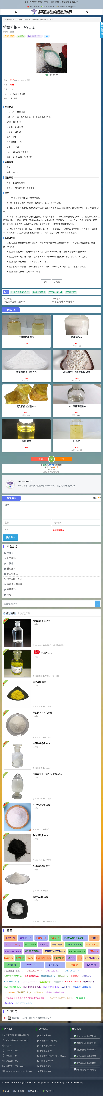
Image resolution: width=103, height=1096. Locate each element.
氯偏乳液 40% (45, 1066)
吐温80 (76, 441)
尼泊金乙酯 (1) (82, 998)
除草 (30, 958)
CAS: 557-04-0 (43, 958)
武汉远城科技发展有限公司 (17, 1035)
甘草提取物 (55, 965)
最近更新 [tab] (11, 613)
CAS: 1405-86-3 (77, 951)
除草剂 (8, 958)
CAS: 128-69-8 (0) (72, 971)
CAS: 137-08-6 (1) (11, 982)
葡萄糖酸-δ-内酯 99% (26, 371)
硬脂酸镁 (59, 958)
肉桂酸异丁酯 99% (41, 620)
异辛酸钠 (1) (9, 992)
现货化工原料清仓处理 (75, 938)
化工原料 (11, 558)
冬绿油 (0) (86, 976)
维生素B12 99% (46, 1061)
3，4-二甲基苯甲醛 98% (76, 406)
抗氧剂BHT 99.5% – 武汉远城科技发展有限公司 (31, 1018)
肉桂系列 (11, 553)
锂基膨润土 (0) (45, 982)
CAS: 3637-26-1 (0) (51, 987)
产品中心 (23, 20)
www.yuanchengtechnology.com (19, 1071)
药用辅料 (25, 938)
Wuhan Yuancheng (74, 1082)
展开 (101, 32)
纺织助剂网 (91, 1069)
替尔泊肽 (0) (63, 976)
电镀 (94, 938)
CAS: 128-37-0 (39, 292)
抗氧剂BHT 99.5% (19, 27)
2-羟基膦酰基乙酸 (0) (13, 976)
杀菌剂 (55, 938)
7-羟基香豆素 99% (41, 804)
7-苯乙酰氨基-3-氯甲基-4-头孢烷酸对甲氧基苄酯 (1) (25, 998)
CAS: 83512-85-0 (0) (12, 987)
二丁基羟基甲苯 (55, 292)
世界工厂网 (91, 1036)
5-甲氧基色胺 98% (41, 866)
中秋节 (74, 965)
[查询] (97, 604)
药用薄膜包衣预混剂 (55, 951)
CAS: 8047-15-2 (32, 965)
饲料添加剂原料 (14, 584)
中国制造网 (91, 1049)
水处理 (41, 938)
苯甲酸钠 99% (45, 1071)
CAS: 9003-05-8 (74, 945)
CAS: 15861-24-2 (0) (23, 1003)
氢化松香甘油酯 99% (26, 406)
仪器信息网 (91, 1056)
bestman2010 (25, 481)
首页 (17, 20)
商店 (9, 594)
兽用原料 (11, 568)
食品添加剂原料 (34, 20)
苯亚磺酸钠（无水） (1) (14, 971)
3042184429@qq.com (67, 7)
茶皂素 (11, 965)
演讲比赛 (57, 945)
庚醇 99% (26, 441)
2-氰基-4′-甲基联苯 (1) (54, 992)
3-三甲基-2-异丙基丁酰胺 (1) (61, 998)
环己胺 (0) (58, 982)
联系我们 (49, 1090)
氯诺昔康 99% (39, 682)
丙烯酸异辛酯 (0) (48, 976)
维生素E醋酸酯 (33, 951)
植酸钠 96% (76, 337)
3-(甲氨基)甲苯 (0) (29, 982)
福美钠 (10, 938)
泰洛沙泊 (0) (88, 982)
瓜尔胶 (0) (8, 1003)
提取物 (20, 958)
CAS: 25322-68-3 (13, 945)
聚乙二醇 (30, 945)
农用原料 (11, 589)
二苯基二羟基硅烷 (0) (82, 987)
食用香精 (55, 676)
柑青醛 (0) (75, 976)
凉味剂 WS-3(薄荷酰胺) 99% (76, 371)
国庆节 (91, 965)
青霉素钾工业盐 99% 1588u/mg (47, 774)
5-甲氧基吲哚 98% (41, 743)
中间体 (10, 563)
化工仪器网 (91, 1063)
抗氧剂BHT (71, 292)
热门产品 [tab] (25, 613)
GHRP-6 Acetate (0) (73, 982)
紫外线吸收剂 (92, 958)
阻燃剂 (44, 945)
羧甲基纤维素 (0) (24, 992)
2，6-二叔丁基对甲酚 (20, 292)
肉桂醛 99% (46, 653)
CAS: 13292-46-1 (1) (54, 971)
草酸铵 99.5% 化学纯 (42, 712)
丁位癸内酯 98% (26, 337)
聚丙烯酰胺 (92, 945)
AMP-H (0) (65, 987)
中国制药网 (91, 1043)
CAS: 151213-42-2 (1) (32, 987)
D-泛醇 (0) (38, 992)
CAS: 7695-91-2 (13, 951)
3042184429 (34, 7)
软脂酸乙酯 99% (40, 896)
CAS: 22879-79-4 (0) (35, 971)
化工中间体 (12, 573)
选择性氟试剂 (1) (32, 976)
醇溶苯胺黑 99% (40, 835)
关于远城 (19, 1090)
